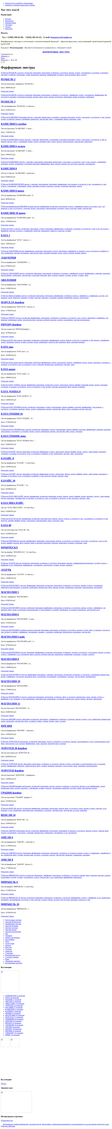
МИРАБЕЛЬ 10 (10, 904)
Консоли (8, 947)
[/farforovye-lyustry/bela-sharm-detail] (56, 364)
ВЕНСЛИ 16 (8, 815)
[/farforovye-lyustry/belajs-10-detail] (56, 476)
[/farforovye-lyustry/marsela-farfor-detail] (56, 298)
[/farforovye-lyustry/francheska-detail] (56, 543)
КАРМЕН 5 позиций (13, 1011)
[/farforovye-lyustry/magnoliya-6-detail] (56, 610)
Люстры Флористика (13, 922)
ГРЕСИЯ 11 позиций (13, 1002)
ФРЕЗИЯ (6, 725)
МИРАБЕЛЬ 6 (9, 882)
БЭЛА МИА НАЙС (12, 503)
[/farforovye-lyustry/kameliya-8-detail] (56, 164)
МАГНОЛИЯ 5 (10, 592)
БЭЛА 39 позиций (12, 998)
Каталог (8, 19)
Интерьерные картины (13, 963)
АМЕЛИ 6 (7, 837)
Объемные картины (12, 961)
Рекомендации (10, 23)
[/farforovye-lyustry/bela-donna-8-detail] (56, 387)
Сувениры (9, 953)
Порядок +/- (5, 56)
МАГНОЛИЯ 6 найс (13, 636)
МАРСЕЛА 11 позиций (14, 1017)
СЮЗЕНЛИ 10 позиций (14, 1025)
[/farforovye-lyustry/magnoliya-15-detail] (56, 699)
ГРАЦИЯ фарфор (11, 792)
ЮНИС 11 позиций (12, 1035)
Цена (3, 58)
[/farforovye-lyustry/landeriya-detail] (56, 253)
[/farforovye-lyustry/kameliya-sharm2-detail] (56, 186)
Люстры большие (11, 926)
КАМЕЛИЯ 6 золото (13, 146)
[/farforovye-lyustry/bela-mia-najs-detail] (56, 498)
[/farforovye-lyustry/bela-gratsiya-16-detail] (56, 409)
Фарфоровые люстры (13, 924)
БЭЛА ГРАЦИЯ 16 (12, 413)
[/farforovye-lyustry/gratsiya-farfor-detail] (56, 788)
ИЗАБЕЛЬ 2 (8, 79)
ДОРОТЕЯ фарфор (12, 770)
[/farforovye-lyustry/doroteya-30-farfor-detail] (56, 744)
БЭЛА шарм (8, 369)
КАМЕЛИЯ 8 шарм (12, 190)
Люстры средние (11, 928)
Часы (7, 941)
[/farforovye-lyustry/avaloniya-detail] (56, 275)
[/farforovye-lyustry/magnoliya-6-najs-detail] (56, 632)
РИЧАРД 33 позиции (13, 1023)
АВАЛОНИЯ (8, 280)
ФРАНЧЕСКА (9, 547)
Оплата (8, 27)
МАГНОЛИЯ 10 (10, 681)
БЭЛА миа (7, 346)
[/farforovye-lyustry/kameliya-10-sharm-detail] (56, 208)
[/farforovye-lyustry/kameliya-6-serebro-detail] (56, 119)
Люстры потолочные (13, 932)
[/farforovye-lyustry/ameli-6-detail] (56, 833)
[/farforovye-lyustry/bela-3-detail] (56, 231)
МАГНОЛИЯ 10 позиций (14, 1015)
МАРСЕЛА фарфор (12, 302)
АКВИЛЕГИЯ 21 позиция (15, 996)
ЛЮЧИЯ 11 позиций (13, 1013)
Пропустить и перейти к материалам (19, 3)
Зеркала (8, 945)
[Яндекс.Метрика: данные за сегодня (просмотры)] (8, 1126)
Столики (8, 949)
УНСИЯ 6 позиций (12, 1027)
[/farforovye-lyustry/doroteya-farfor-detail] (56, 766)
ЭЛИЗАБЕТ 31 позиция (14, 1033)
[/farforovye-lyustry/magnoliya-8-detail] (56, 654)
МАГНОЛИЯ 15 (10, 703)
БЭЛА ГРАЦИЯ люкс (13, 436)
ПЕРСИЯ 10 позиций (13, 1021)
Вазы (7, 959)
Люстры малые (11, 930)
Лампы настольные (12, 937)
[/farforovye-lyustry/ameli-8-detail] (56, 855)
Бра (6, 934)
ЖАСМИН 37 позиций (13, 1007)
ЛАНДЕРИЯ (8, 257)
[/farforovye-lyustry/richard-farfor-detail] (56, 320)
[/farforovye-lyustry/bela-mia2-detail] (56, 342)
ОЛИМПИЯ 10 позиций (14, 1019)
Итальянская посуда (12, 955)
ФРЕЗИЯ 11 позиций (13, 1031)
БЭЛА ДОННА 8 (11, 391)
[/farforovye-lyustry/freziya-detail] (56, 721)
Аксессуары (9, 943)
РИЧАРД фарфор (11, 324)
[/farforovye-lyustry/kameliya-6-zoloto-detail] (56, 141)
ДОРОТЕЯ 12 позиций (14, 1005)
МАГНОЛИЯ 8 (10, 659)
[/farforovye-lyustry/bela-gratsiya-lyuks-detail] (56, 431)
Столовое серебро (12, 957)
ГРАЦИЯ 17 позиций (13, 1000)
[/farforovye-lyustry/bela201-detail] (56, 521)
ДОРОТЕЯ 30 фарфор (14, 748)
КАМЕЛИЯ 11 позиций (14, 1009)
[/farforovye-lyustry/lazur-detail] (56, 565)
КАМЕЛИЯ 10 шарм (13, 213)
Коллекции (9, 21)
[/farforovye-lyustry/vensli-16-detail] (56, 810)
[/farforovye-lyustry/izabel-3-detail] (56, 97)
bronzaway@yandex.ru (61, 37)
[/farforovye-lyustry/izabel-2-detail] (56, 75)
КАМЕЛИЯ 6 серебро (13, 123)
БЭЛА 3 (5, 235)
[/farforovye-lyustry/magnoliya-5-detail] (56, 587)
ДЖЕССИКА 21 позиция (14, 1003)
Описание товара (7, 91)
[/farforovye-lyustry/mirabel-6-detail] (56, 877)
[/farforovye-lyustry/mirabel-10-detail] (56, 900)
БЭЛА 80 (6, 525)
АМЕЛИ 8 (7, 859)
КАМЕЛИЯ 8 (9, 168)
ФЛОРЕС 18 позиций (13, 1029)
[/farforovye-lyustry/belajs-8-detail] (56, 454)
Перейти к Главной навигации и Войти (20, 5)
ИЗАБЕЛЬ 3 (8, 101)
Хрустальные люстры (13, 920)
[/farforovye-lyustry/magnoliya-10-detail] (56, 677)
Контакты (9, 29)
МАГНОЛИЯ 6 (10, 614)
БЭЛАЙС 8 (7, 458)
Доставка (8, 25)
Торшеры (8, 936)
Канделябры (9, 939)
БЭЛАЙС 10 (8, 480)
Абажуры (8, 951)
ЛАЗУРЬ (6, 569)
